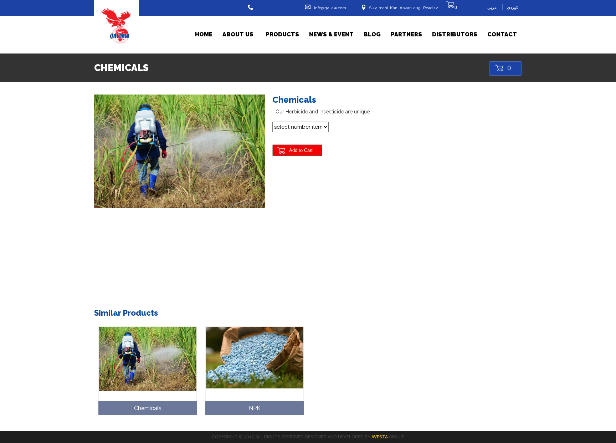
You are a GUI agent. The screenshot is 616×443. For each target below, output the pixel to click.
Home (203, 34)
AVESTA (379, 436)
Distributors (454, 34)
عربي (492, 7)
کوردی (512, 7)
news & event (331, 34)
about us (237, 34)
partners (406, 34)
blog (372, 34)
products (282, 34)
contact (502, 34)
